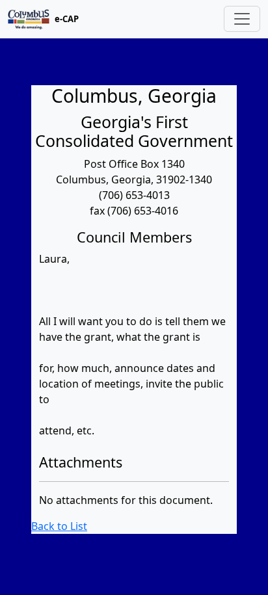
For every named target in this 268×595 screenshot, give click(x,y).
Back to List (59, 526)
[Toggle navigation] (242, 19)
